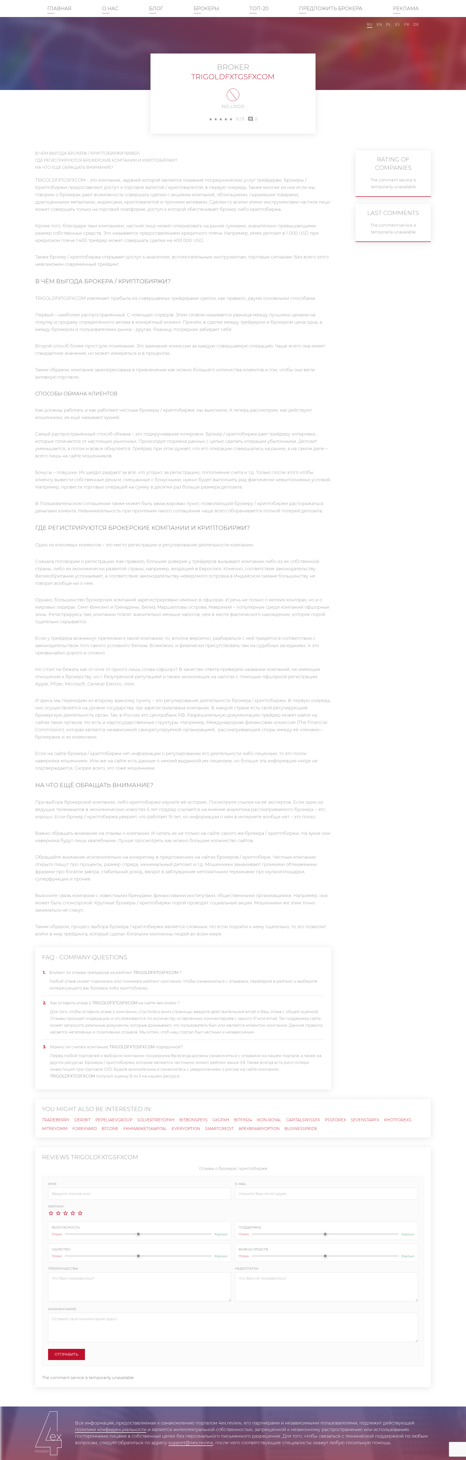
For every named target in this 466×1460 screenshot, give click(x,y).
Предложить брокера (330, 8)
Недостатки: (247, 1268)
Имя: (52, 1184)
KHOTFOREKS (397, 1120)
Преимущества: (63, 1268)
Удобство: (61, 1249)
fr (406, 24)
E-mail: (241, 1184)
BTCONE (110, 1128)
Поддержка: (250, 1227)
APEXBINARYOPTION (259, 1128)
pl (388, 24)
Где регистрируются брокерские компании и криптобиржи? (106, 160)
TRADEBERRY (55, 1120)
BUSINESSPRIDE (300, 1128)
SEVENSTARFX (365, 1120)
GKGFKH (220, 1120)
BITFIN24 (243, 1120)
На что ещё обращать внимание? (74, 167)
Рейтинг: (56, 1206)
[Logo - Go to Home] (48, 1433)
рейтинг (285, 981)
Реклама (406, 8)
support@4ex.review (190, 1442)
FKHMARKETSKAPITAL (145, 1128)
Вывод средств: (254, 1249)
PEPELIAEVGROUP (113, 1120)
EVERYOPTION (186, 1128)
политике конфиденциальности (110, 1429)
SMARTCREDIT (219, 1128)
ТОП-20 (259, 8)
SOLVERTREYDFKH (156, 1120)
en (379, 24)
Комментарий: (62, 1309)
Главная (59, 8)
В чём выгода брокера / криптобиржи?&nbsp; (87, 153)
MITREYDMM (54, 1128)
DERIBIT (82, 1120)
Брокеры (206, 8)
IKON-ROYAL (269, 1120)
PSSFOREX (335, 1120)
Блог (156, 8)
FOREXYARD (84, 1128)
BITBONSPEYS (193, 1120)
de (416, 24)
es (397, 24)
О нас (110, 8)
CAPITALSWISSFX (303, 1120)
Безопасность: (66, 1227)
